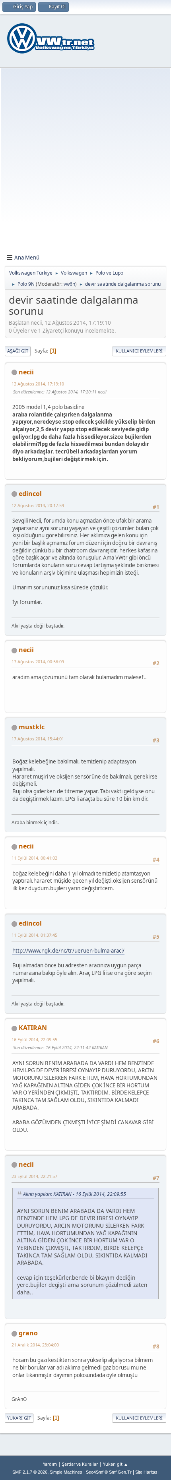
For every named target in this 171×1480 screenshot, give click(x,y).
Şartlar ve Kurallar (80, 1464)
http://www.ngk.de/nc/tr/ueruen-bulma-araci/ (68, 950)
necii (26, 372)
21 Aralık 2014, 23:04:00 (35, 1345)
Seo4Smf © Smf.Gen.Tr (109, 1472)
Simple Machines (66, 1472)
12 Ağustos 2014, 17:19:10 (38, 384)
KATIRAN (33, 1027)
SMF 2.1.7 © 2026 (29, 1472)
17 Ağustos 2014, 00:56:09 (38, 661)
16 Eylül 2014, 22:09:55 (34, 1039)
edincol (30, 493)
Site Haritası (147, 1472)
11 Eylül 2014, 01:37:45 (34, 935)
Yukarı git (19, 1418)
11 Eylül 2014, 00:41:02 (34, 858)
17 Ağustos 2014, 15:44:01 (38, 739)
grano (28, 1333)
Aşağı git (17, 351)
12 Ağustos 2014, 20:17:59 (38, 505)
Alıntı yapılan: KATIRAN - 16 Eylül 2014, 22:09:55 (74, 1194)
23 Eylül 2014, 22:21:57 (34, 1176)
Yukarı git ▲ (115, 1464)
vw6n (69, 284)
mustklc (32, 727)
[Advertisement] (85, 162)
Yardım (50, 1464)
